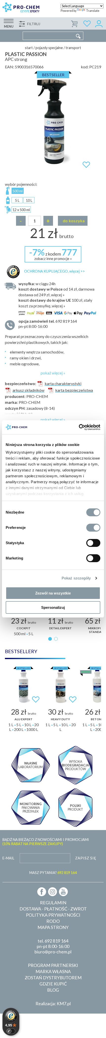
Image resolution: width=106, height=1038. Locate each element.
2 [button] (56, 639)
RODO (53, 921)
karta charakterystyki (63, 383)
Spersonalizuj (53, 607)
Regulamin (53, 902)
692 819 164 (56, 941)
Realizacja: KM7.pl (53, 1003)
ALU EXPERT (24, 719)
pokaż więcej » (53, 373)
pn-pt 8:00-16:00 (47, 324)
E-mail (8, 858)
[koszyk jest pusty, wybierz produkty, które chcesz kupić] (74, 23)
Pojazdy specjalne (49, 48)
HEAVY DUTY (60, 719)
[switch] (93, 528)
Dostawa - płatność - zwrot (53, 908)
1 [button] (50, 639)
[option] (53, 122)
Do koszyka (74, 220)
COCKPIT (24, 628)
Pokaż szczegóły (76, 578)
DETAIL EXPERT (60, 628)
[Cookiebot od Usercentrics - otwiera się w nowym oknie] (78, 427)
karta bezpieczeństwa (74, 390)
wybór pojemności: (21, 184)
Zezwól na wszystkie (53, 593)
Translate (92, 11)
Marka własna (53, 971)
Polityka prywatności (53, 915)
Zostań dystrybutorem (53, 977)
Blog (53, 990)
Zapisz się (85, 858)
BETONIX (97, 719)
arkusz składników (28, 390)
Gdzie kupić (53, 983)
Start (29, 48)
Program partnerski (53, 965)
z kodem (53, 254)
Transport (73, 48)
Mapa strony (53, 927)
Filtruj (33, 24)
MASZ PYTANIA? (53, 873)
